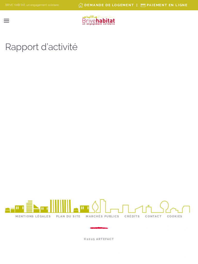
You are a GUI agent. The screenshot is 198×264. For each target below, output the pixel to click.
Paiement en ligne (167, 5)
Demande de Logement (109, 5)
